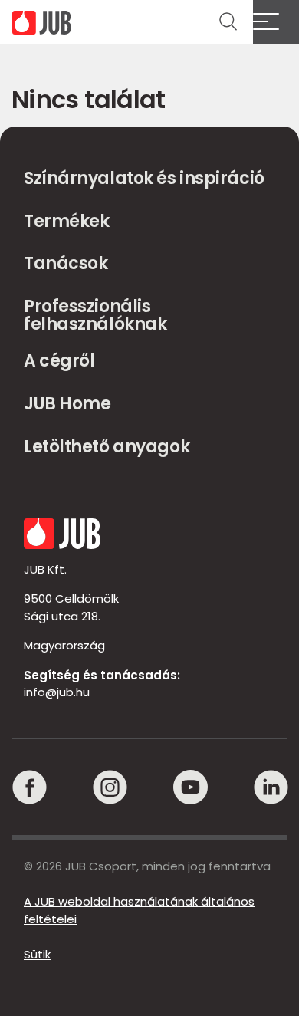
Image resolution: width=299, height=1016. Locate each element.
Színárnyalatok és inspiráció (144, 178)
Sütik (37, 954)
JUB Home (67, 404)
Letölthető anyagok (106, 447)
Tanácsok (65, 263)
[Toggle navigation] (276, 22)
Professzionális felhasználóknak (95, 315)
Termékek (66, 221)
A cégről (59, 361)
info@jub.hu (57, 692)
